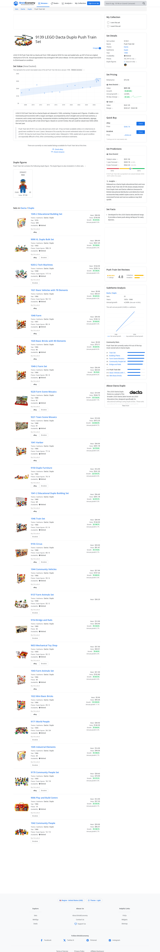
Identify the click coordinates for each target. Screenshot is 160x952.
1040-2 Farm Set (39, 366)
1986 (36, 296)
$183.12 (97, 319)
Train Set (112, 353)
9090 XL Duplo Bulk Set (42, 239)
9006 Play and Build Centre (44, 797)
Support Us (82, 924)
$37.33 (97, 801)
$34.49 (97, 624)
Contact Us (80, 920)
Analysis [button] (68, 3)
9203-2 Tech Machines (42, 264)
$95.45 (97, 700)
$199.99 (97, 218)
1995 (36, 652)
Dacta (23, 9)
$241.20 (97, 471)
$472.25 (97, 420)
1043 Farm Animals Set (42, 670)
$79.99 (97, 776)
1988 (36, 398)
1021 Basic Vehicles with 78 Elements (49, 290)
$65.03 (97, 370)
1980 (36, 499)
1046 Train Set (38, 518)
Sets (16, 9)
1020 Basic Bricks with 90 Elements (48, 340)
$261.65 (97, 243)
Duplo (30, 9)
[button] (84, 70)
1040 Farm (36, 315)
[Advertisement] (57, 20)
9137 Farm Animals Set (42, 594)
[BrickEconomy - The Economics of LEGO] (24, 3)
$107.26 (97, 573)
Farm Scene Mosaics (116, 358)
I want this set (85, 233)
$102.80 (97, 674)
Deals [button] (56, 3)
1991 (36, 322)
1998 (36, 271)
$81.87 (97, 547)
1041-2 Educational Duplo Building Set (50, 493)
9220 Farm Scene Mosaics (44, 391)
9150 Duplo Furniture (41, 467)
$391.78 (97, 446)
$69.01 (97, 649)
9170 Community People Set (45, 772)
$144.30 (97, 522)
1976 (36, 220)
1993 (36, 246)
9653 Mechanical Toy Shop (44, 645)
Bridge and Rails (115, 364)
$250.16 (97, 268)
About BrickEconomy (80, 915)
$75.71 (97, 344)
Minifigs (35, 920)
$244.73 (97, 395)
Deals (35, 924)
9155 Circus (36, 543)
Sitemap (125, 924)
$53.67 (97, 294)
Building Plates (114, 356)
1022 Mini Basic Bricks (42, 696)
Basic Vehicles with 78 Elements (121, 373)
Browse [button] (44, 3)
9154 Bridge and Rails (41, 620)
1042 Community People (43, 823)
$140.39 (97, 725)
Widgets (124, 920)
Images (95, 48)
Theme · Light (95, 900)
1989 (36, 626)
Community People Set (117, 361)
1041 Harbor (37, 442)
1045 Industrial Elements (43, 747)
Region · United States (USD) (72, 900)
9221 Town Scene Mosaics (44, 417)
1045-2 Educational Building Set (46, 214)
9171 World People (40, 721)
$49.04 (97, 750)
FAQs (125, 915)
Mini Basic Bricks (116, 376)
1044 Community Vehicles (44, 569)
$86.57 (97, 827)
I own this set (85, 229)
